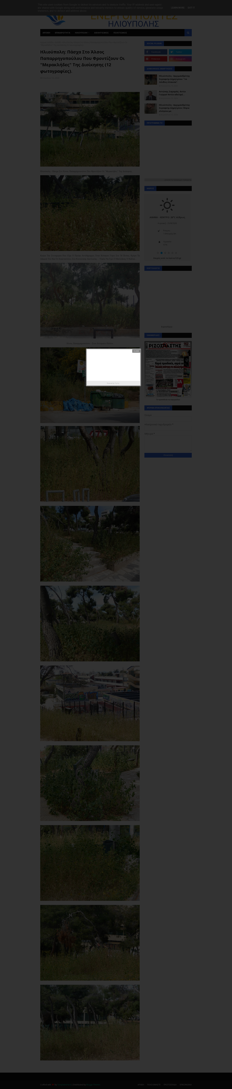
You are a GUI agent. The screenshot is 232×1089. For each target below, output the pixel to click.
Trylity (117, 383)
